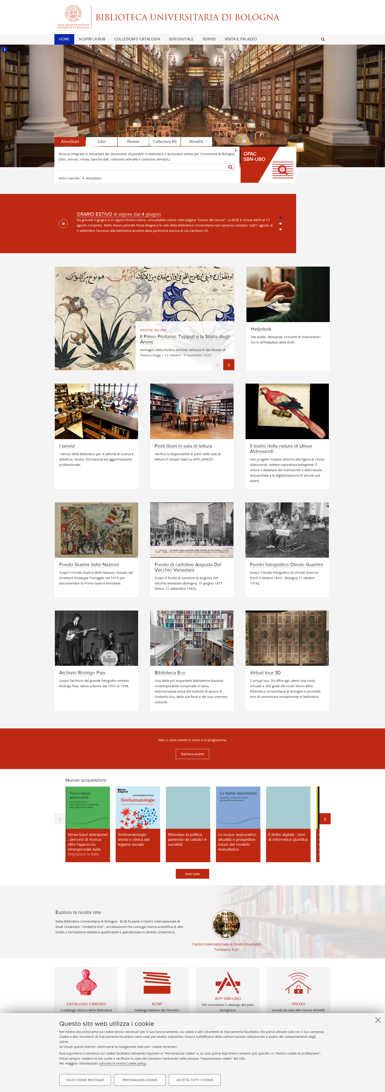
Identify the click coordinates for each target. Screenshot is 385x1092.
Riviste (133, 142)
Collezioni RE (165, 142)
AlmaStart (70, 142)
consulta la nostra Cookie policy (122, 1063)
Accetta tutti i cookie (194, 1080)
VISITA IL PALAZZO (241, 39)
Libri (102, 142)
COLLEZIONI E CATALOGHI (137, 39)
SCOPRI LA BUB (92, 39)
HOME (64, 39)
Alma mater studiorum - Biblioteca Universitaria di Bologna (192, 16)
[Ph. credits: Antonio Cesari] (4, 49)
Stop (63, 223)
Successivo (228, 364)
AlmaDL (196, 142)
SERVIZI (209, 39)
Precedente (217, 364)
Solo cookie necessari (85, 1080)
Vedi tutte (192, 874)
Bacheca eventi (192, 754)
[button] (323, 39)
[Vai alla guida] (236, 150)
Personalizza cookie (140, 1080)
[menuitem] (64, 39)
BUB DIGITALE (181, 39)
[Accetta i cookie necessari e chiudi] (378, 1020)
